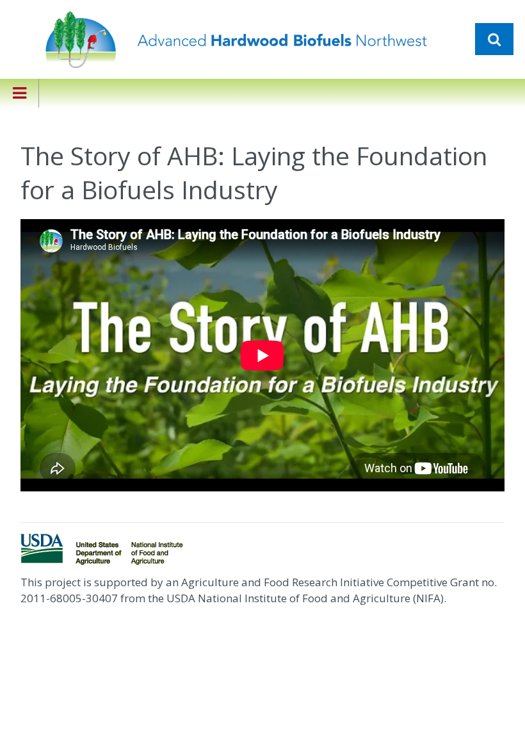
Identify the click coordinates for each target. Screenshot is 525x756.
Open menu (19, 93)
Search (494, 39)
